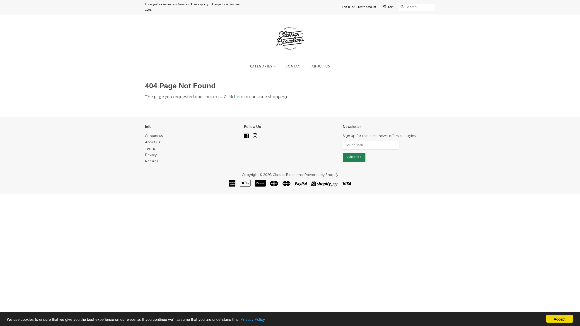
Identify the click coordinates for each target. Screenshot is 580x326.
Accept (560, 319)
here (238, 96)
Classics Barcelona (288, 175)
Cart (391, 7)
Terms (150, 148)
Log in (346, 7)
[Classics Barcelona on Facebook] (246, 137)
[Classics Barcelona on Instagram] (254, 137)
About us (152, 142)
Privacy (151, 155)
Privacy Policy (253, 319)
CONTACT (294, 66)
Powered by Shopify (321, 175)
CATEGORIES (262, 66)
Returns (151, 161)
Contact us (154, 136)
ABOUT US (321, 66)
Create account (366, 7)
